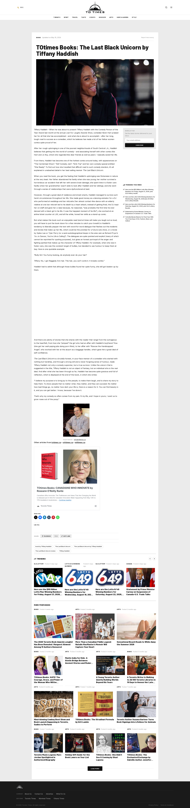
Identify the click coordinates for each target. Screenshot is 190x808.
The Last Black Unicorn (62, 546)
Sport (66, 17)
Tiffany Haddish (64, 551)
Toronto (56, 17)
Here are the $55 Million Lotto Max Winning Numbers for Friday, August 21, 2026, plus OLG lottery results (139, 191)
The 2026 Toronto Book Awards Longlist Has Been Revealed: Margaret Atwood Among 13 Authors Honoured (53, 644)
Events (92, 17)
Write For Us (60, 794)
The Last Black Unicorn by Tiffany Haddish (88, 546)
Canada (129, 564)
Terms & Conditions (167, 805)
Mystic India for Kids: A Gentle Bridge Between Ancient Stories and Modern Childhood (78, 662)
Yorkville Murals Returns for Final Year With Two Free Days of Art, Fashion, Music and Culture (139, 219)
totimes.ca (56, 442)
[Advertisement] (95, 26)
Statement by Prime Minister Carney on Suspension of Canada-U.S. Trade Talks (138, 212)
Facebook (47, 536)
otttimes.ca (68, 442)
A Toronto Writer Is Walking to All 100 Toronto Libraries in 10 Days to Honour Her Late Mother (141, 681)
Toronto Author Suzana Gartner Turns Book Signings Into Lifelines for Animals (136, 720)
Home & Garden (122, 17)
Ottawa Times (59, 798)
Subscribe (139, 145)
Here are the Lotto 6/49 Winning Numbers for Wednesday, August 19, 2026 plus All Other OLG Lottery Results (140, 199)
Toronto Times (30, 798)
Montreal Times (45, 798)
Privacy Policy (153, 805)
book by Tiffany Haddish (43, 546)
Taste (83, 17)
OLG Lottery (39, 564)
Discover (102, 17)
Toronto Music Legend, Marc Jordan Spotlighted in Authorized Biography (47, 757)
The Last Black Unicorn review (45, 551)
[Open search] (166, 7)
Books (38, 37)
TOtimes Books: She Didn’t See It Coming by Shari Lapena (109, 757)
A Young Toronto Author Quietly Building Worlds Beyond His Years (108, 679)
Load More (95, 768)
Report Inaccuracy (147, 37)
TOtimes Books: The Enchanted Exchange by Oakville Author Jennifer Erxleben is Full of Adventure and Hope (141, 759)
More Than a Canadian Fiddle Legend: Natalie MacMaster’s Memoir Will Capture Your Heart (93, 644)
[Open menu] (171, 7)
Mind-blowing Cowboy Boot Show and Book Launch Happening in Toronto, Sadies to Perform (52, 722)
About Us (28, 794)
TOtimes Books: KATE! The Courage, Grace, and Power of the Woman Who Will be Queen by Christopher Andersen (48, 682)
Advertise (49, 794)
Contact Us (39, 794)
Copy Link (66, 536)
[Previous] (150, 558)
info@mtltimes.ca (80, 439)
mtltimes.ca (80, 442)
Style (134, 17)
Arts (111, 17)
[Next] (154, 558)
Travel (75, 17)
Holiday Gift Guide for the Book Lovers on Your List (77, 755)
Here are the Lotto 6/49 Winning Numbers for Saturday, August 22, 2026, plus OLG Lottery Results (140, 206)
